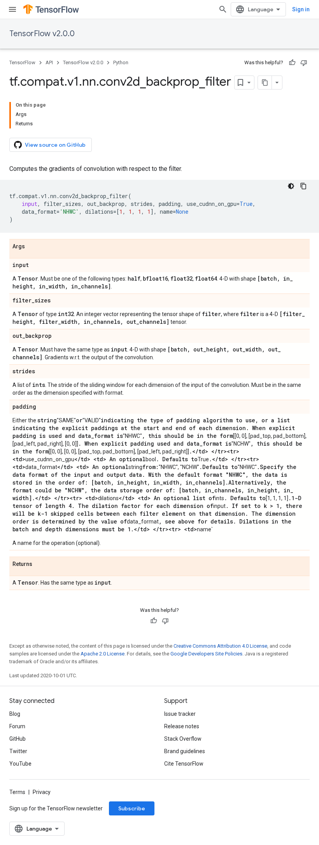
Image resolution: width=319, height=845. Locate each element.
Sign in (301, 9)
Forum (17, 726)
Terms (17, 792)
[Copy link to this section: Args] (32, 246)
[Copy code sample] (303, 186)
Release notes (181, 726)
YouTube (20, 764)
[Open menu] (12, 9)
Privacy (42, 792)
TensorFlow (22, 62)
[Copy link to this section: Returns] (40, 564)
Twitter (18, 751)
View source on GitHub (55, 144)
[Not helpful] (304, 63)
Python (120, 62)
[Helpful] (292, 63)
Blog (14, 714)
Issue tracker (180, 714)
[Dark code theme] (291, 186)
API (49, 62)
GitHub (17, 739)
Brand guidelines (184, 751)
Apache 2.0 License (102, 654)
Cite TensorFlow (183, 764)
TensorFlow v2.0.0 (42, 34)
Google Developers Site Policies (206, 654)
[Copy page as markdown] (265, 82)
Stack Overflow (183, 739)
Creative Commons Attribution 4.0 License (220, 646)
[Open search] (223, 9)
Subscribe (131, 808)
